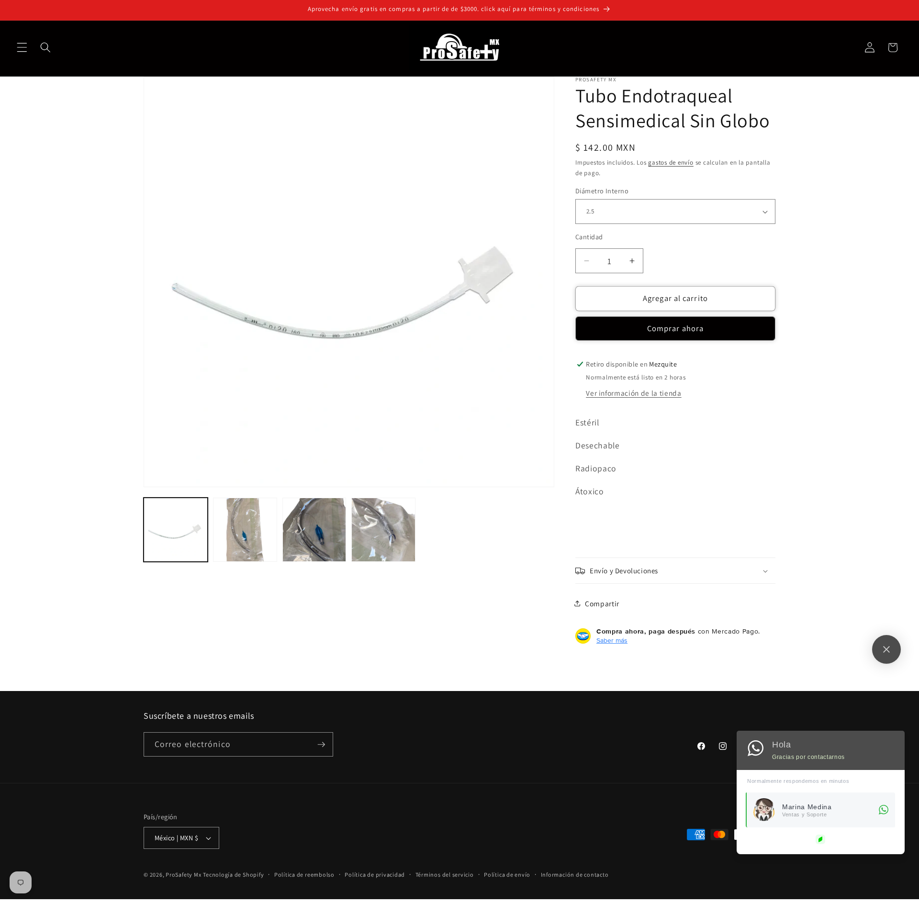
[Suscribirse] (321, 744)
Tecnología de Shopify (233, 874)
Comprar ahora (675, 328)
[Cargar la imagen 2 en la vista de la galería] (245, 530)
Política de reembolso (304, 874)
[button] (22, 47)
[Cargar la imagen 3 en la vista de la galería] (314, 530)
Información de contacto (575, 874)
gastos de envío (671, 162)
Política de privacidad (375, 874)
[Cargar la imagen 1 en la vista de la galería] (176, 530)
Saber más (612, 640)
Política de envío (507, 874)
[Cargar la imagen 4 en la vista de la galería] (383, 530)
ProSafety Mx (183, 874)
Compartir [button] (602, 603)
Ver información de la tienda (633, 393)
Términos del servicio (444, 874)
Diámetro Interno (601, 190)
